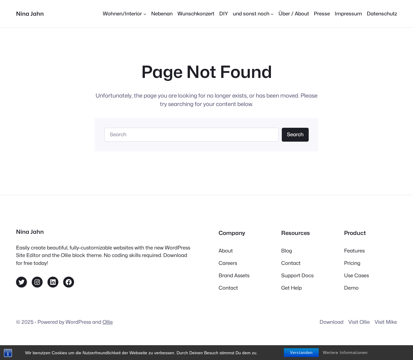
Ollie (107, 322)
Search (295, 134)
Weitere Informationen (345, 352)
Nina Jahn (30, 13)
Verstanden (301, 352)
